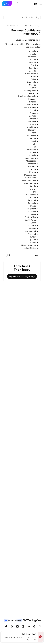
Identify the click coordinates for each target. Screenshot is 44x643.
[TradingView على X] (40, 626)
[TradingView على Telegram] (11, 626)
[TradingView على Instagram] (23, 626)
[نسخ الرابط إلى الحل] (20, 34)
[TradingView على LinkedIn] (17, 626)
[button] (35, 25)
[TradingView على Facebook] (34, 626)
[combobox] (22, 17)
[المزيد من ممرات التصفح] (26, 25)
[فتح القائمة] (40, 3)
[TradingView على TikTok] (6, 626)
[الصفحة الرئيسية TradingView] (35, 3)
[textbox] (21, 17)
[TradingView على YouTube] (28, 626)
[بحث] (17, 3)
